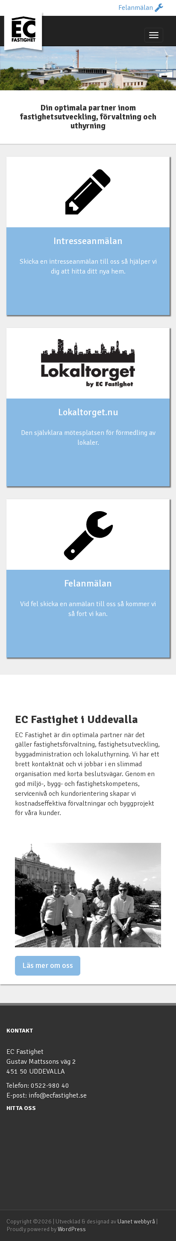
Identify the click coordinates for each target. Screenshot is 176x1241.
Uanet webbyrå (136, 1221)
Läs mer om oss (47, 965)
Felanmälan (136, 7)
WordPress (72, 1229)
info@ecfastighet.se (58, 1095)
